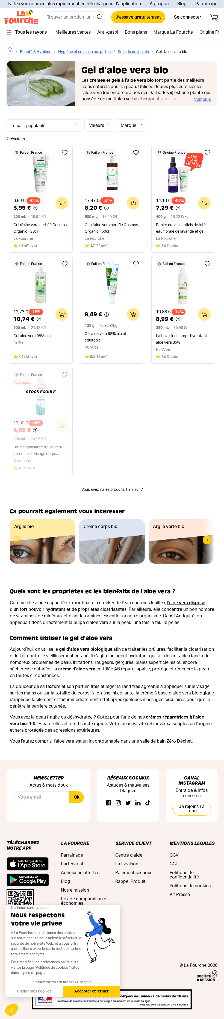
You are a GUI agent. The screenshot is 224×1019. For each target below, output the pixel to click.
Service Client (133, 843)
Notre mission (75, 890)
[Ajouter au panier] (62, 203)
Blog (182, 4)
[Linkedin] (138, 803)
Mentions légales (192, 843)
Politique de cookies (190, 886)
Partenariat (72, 864)
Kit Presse (180, 894)
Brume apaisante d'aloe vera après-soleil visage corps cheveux (37, 451)
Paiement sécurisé (133, 873)
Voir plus (202, 99)
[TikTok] (148, 803)
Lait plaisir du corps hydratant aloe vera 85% (181, 339)
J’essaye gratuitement (138, 17)
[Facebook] (108, 803)
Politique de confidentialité (184, 875)
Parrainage (206, 4)
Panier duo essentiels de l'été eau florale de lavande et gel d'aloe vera (181, 229)
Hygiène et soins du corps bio (84, 52)
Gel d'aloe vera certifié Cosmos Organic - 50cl (111, 228)
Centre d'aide (128, 855)
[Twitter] (128, 803)
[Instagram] (118, 803)
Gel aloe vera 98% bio (32, 336)
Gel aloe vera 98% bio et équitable (105, 337)
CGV (174, 855)
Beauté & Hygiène (35, 52)
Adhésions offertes (80, 873)
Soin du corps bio (133, 52)
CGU (174, 864)
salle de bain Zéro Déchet (166, 741)
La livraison (126, 864)
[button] (207, 540)
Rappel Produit (130, 881)
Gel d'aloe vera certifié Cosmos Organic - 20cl (40, 228)
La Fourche (75, 843)
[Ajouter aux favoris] (64, 152)
